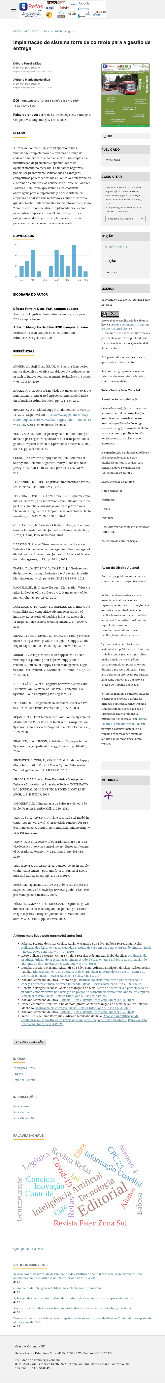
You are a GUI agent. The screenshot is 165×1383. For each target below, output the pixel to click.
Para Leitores (21, 1106)
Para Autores (21, 1112)
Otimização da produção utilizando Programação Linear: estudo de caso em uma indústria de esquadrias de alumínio (84, 959)
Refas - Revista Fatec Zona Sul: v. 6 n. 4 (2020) (76, 996)
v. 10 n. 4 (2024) (51, 31)
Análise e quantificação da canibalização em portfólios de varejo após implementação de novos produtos (80, 1018)
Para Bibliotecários (25, 1118)
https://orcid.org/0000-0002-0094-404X (32, 87)
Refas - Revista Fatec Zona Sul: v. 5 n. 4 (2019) (66, 963)
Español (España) (25, 1080)
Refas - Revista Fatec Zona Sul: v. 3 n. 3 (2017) (104, 1000)
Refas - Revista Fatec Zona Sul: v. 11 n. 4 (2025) (100, 1008)
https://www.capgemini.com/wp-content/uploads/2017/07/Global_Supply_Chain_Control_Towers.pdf (52, 420)
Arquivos (31, 31)
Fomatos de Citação (120, 218)
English (18, 1074)
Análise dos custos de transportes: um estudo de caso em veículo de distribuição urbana (72, 1308)
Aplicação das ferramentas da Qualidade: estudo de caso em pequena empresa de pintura (81, 947)
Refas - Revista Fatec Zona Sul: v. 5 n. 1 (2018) (70, 976)
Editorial (66, 1000)
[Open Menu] (13, 9)
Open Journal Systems (28, 1249)
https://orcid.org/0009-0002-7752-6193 (32, 71)
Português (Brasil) (25, 1068)
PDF (109, 136)
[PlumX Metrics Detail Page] (113, 795)
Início (17, 31)
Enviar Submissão (29, 1041)
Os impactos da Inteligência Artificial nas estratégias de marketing (57, 1288)
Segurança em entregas (51, 1008)
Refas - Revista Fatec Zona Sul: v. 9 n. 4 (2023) (113, 984)
